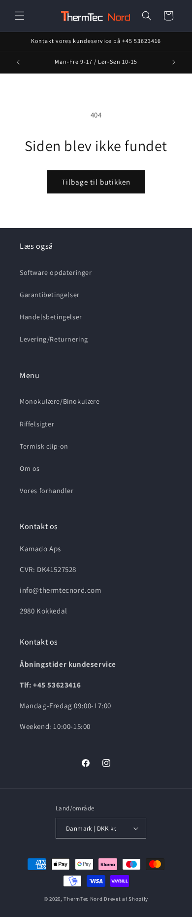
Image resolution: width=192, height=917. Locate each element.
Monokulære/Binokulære (60, 401)
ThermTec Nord (83, 898)
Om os (30, 468)
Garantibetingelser (50, 294)
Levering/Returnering (54, 339)
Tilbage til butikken (96, 182)
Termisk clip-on (44, 446)
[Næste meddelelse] (174, 62)
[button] (20, 16)
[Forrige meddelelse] (18, 62)
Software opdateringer (56, 272)
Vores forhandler (47, 490)
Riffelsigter (37, 424)
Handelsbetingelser (51, 316)
